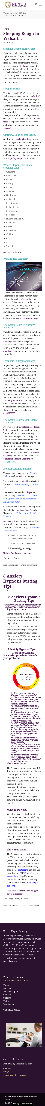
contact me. (23, 870)
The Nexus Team (30, 565)
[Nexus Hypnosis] (18, 5)
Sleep (14, 43)
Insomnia (7, 43)
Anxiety (6, 590)
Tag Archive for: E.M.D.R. (14, 13)
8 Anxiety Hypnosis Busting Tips (20, 581)
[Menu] (40, 5)
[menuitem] (35, 5)
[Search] (35, 5)
